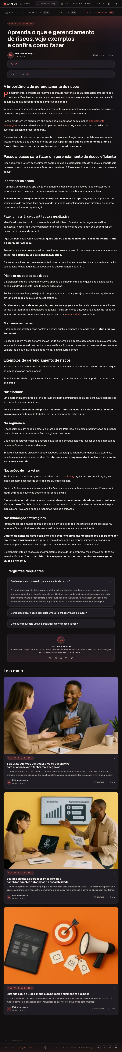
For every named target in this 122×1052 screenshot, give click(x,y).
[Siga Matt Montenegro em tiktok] (72, 658)
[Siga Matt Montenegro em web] (50, 658)
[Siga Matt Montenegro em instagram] (56, 658)
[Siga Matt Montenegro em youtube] (66, 658)
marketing (68, 476)
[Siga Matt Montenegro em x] (61, 658)
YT (110, 1048)
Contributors (69, 1048)
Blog (58, 1048)
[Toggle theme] (116, 4)
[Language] (109, 4)
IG (98, 1048)
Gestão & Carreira (21, 23)
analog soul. (19, 1048)
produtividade (73, 314)
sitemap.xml (17, 1041)
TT (116, 1048)
